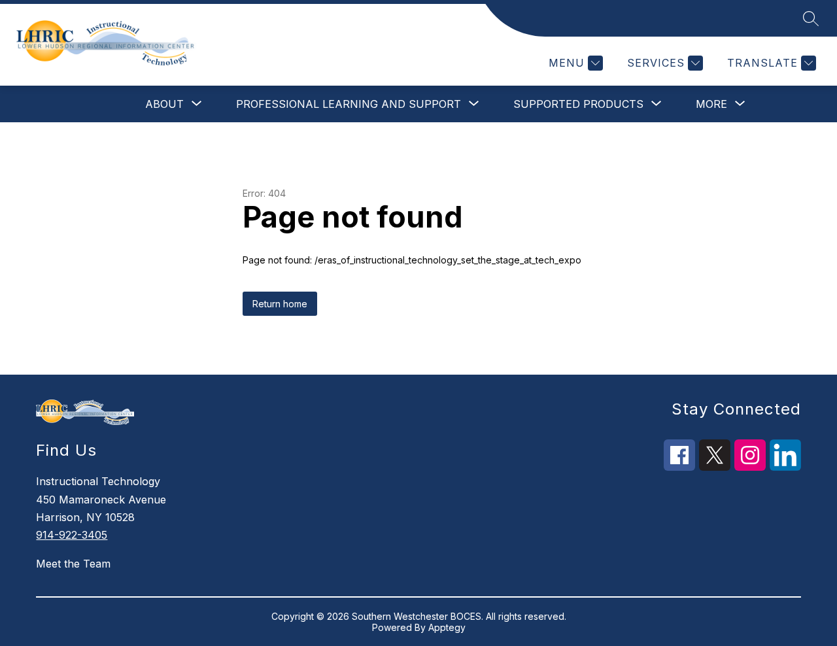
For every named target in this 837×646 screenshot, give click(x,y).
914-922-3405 (71, 534)
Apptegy (447, 627)
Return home (279, 303)
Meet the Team (73, 563)
